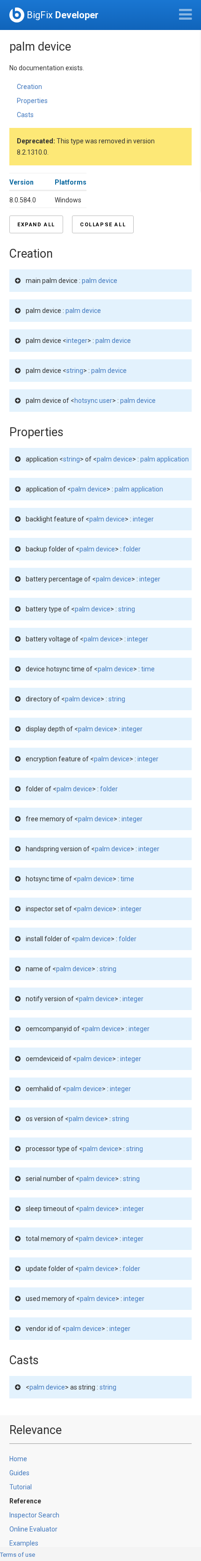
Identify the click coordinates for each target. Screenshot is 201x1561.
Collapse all (103, 225)
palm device (99, 280)
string (74, 370)
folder (132, 549)
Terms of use (17, 1554)
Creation (29, 86)
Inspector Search (34, 1515)
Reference (25, 1501)
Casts (25, 115)
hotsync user (93, 400)
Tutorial (20, 1487)
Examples (23, 1543)
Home (18, 1459)
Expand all (36, 225)
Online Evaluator (33, 1529)
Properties (32, 100)
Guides (19, 1473)
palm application (164, 459)
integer (76, 340)
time (148, 669)
